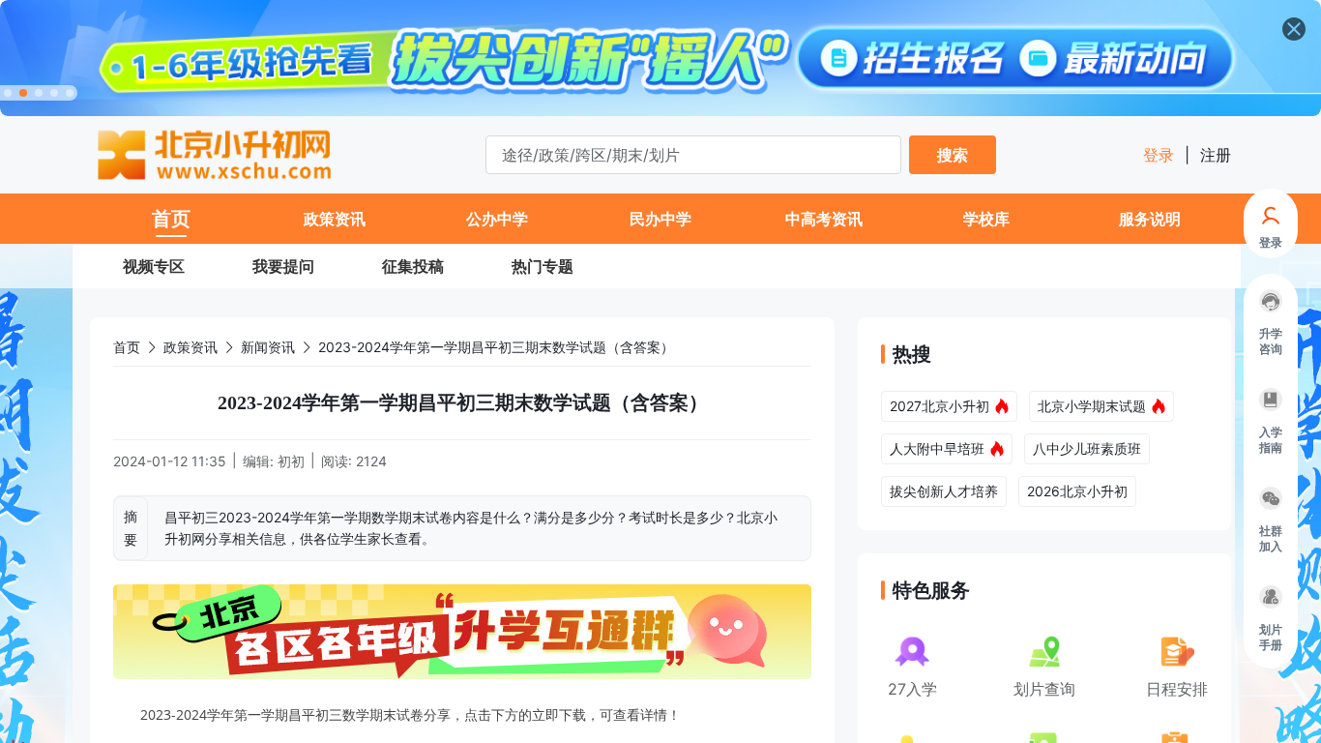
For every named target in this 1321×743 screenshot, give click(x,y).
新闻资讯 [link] (268, 347)
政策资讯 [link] (190, 347)
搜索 (952, 154)
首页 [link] (126, 347)
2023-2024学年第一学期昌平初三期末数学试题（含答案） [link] (496, 347)
